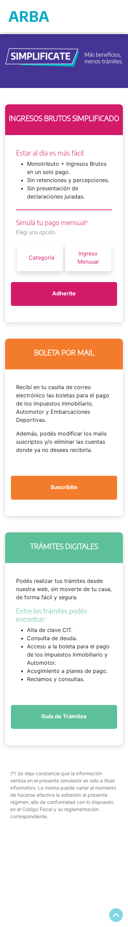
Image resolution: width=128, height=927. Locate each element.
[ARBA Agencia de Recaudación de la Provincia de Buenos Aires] (29, 16)
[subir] (116, 915)
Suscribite (64, 487)
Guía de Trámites (64, 716)
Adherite (64, 293)
